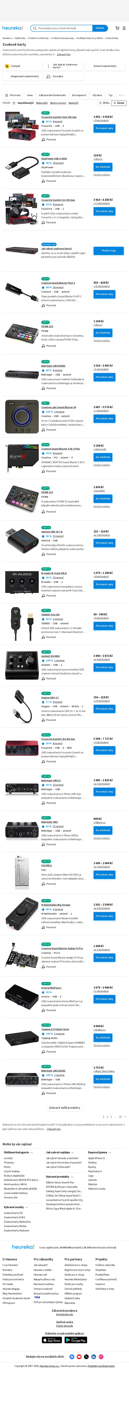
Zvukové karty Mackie (15, 1226)
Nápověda (69, 1303)
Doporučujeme (97, 1152)
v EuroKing (99, 491)
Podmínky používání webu (101, 1366)
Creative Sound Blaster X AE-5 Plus (60, 449)
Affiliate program (73, 1293)
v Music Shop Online (104, 1071)
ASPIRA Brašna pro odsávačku (62, 1187)
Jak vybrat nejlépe (58, 1152)
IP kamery (9, 1162)
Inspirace (100, 1284)
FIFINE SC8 (47, 326)
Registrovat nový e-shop (77, 1270)
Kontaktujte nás (64, 1314)
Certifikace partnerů (106, 1279)
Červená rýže (11, 1197)
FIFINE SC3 (47, 492)
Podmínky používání (13, 1275)
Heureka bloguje (11, 1289)
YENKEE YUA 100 (50, 615)
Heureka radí (40, 1275)
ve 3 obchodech (102, 784)
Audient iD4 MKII (50, 656)
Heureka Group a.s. (49, 1366)
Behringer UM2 (49, 822)
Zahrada (92, 1180)
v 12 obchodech (102, 203)
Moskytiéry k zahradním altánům (20, 1189)
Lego (91, 1176)
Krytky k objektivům (14, 1176)
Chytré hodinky (12, 1171)
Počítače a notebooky (38, 38)
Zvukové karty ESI (13, 1213)
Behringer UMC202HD (53, 1071)
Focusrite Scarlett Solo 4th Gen (59, 117)
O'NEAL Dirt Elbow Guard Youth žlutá (64, 1196)
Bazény (92, 1167)
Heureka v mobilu (43, 1270)
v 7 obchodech (101, 411)
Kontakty (7, 1270)
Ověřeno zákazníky (105, 1265)
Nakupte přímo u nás (44, 1279)
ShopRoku (100, 1270)
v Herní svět (100, 449)
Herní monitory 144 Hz (15, 1184)
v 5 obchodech (101, 369)
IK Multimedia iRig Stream (55, 905)
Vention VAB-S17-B (51, 532)
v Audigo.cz (99, 1030)
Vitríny (7, 1167)
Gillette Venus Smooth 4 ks (60, 1182)
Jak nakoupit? (41, 1265)
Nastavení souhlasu (44, 1284)
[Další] (125, 1117)
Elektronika (20, 38)
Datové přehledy (73, 1289)
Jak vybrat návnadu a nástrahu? (62, 1158)
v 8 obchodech (101, 576)
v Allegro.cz (99, 822)
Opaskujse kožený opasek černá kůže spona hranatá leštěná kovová (64, 1204)
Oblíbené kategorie (16, 1152)
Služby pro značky (73, 1284)
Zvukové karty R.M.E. (15, 1217)
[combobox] (61, 28)
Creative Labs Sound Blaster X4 (58, 407)
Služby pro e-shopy (74, 1275)
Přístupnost (9, 1303)
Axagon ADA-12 (50, 697)
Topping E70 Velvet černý (55, 1029)
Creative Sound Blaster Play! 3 (58, 283)
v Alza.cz (98, 159)
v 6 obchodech (101, 618)
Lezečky (8, 1158)
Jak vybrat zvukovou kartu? (56, 248)
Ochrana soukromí (43, 1289)
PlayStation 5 (95, 1171)
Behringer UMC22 (51, 780)
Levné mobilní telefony (16, 1193)
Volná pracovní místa (13, 1279)
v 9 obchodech (101, 120)
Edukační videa (72, 1298)
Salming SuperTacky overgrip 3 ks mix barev (64, 1191)
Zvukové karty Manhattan (17, 1222)
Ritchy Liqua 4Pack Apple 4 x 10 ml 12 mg (64, 1208)
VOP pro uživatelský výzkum (48, 1302)
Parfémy (92, 1162)
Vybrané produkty (57, 1177)
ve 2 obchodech (102, 535)
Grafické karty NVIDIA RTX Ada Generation (22, 1180)
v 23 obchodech (102, 286)
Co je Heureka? (10, 1265)
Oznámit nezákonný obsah (16, 1298)
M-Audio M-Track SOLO (54, 573)
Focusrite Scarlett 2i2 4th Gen (58, 200)
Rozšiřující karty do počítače (90, 38)
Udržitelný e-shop (104, 1289)
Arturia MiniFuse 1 (51, 988)
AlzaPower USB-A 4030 (54, 158)
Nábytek (92, 1184)
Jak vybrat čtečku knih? (58, 1167)
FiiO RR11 (46, 865)
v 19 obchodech (102, 701)
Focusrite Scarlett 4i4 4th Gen (58, 739)
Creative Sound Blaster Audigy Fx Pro (62, 948)
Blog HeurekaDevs (12, 1293)
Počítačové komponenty (62, 38)
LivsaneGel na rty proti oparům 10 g (64, 1200)
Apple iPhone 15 (96, 1158)
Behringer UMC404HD (53, 366)
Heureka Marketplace (75, 1279)
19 (120, 1117)
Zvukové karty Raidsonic (16, 1230)
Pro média (8, 1284)
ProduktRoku (102, 1275)
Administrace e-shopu (76, 1265)
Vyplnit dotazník (64, 1326)
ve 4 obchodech (102, 659)
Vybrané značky (14, 1207)
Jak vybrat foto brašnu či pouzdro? (64, 1162)
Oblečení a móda (96, 1189)
